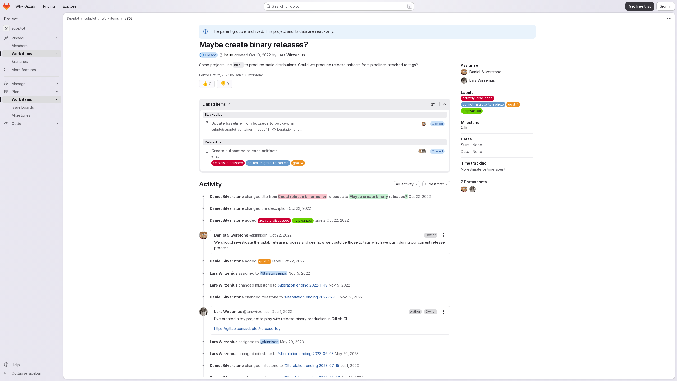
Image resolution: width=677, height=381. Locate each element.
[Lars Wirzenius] (424, 151)
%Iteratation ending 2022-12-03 (311, 297)
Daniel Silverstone (249, 75)
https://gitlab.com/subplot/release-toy (247, 328)
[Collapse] (445, 104)
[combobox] (407, 184)
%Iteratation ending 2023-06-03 (306, 353)
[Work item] (325, 126)
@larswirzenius (273, 273)
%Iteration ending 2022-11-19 (303, 285)
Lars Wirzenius (291, 55)
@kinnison (269, 341)
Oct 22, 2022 (219, 75)
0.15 (464, 127)
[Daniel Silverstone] (424, 124)
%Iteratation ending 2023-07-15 (311, 365)
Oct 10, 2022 (260, 55)
